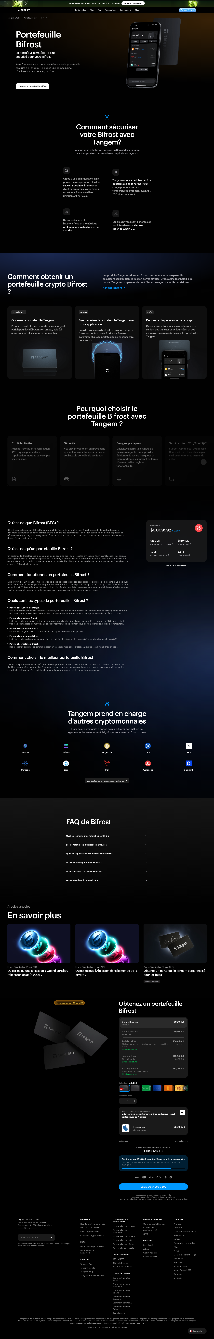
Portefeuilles (80, 10)
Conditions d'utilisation (154, 1223)
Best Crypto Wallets (89, 1231)
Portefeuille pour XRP (123, 1240)
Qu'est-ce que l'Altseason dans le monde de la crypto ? (106, 972)
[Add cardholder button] (182, 1112)
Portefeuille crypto (152, 981)
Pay (99, 10)
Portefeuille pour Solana (124, 1236)
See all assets (119, 1312)
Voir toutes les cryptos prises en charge (105, 780)
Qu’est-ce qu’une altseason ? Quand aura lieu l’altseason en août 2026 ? (37, 972)
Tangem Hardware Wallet (92, 1275)
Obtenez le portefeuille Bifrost (32, 86)
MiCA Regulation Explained (88, 1251)
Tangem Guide (181, 1266)
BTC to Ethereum (121, 1262)
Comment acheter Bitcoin (121, 1278)
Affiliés (177, 1239)
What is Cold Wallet (89, 1227)
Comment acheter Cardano (121, 1297)
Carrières (178, 1273)
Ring (92, 10)
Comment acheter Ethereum (121, 1285)
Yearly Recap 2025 (182, 1270)
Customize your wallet (184, 1243)
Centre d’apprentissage (185, 1254)
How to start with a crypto (92, 1223)
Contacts (178, 1277)
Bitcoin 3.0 (148, 1245)
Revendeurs (179, 1235)
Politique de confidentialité (34, 1245)
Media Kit (178, 1262)
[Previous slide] (10, 462)
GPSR (145, 1234)
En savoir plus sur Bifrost (175, 566)
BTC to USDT (118, 1259)
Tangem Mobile (87, 1267)
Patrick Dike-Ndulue (16, 966)
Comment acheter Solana (121, 1291)
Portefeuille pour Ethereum (120, 1231)
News (176, 1250)
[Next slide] (204, 462)
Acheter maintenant (133, 3)
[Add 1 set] (134, 1101)
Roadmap (178, 1258)
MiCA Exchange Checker (92, 1246)
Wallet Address (150, 1252)
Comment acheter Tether (121, 1307)
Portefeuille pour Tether (124, 1244)
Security (178, 1227)
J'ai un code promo (181, 1141)
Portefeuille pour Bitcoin (124, 1226)
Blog (176, 1246)
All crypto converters (122, 1266)
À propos (178, 1223)
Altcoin (146, 1248)
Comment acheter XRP (123, 1302)
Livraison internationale (185, 1231)
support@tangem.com (27, 1227)
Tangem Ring (86, 1271)
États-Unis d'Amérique (160, 1147)
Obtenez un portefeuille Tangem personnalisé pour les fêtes (174, 972)
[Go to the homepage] (24, 10)
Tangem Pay (86, 1263)
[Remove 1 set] (121, 1101)
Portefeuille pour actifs (123, 1247)
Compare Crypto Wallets (92, 1235)
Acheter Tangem (187, 10)
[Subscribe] (51, 1237)
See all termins (150, 1256)
